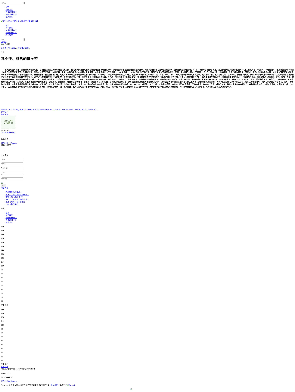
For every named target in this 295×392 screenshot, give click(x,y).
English (3, 42)
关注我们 (4, 112)
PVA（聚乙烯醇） (13, 204)
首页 (7, 25)
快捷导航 (4, 188)
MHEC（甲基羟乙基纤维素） (17, 199)
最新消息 (4, 114)
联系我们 (9, 35)
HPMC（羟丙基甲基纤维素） (17, 195)
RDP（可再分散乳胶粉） (16, 202)
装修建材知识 (11, 30)
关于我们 (9, 28)
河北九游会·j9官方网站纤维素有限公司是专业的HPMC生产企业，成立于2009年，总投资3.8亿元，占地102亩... (53, 110)
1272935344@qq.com (9, 143)
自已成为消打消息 (8, 132)
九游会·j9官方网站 (8, 48)
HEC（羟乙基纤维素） (15, 197)
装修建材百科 (11, 33)
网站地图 (54, 385)
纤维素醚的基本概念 (14, 192)
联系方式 (4, 367)
